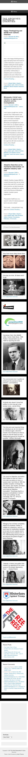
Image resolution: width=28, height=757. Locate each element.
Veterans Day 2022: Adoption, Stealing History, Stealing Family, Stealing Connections (14, 673)
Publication (6, 154)
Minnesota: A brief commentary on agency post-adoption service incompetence (13, 100)
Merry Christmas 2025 (9, 657)
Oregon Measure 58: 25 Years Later (12, 652)
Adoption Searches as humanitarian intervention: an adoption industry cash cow (14, 168)
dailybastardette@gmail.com (11, 38)
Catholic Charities (19, 84)
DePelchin (6, 152)
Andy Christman (19, 215)
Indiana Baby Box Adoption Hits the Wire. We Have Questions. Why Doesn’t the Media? (14, 678)
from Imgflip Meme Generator (10, 296)
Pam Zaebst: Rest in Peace (10, 647)
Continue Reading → (9, 79)
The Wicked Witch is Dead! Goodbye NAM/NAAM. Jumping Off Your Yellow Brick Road (14, 683)
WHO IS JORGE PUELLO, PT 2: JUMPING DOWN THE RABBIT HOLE (13, 668)
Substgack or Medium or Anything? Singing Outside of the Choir (14, 688)
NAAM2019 (6, 86)
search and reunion (14, 154)
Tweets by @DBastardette (9, 637)
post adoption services (14, 152)
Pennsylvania (16, 217)
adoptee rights (10, 84)
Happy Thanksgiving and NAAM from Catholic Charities (13, 33)
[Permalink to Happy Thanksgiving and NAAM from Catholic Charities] (14, 43)
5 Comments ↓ (13, 218)
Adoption (18, 83)
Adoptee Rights (12, 83)
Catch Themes (20, 754)
